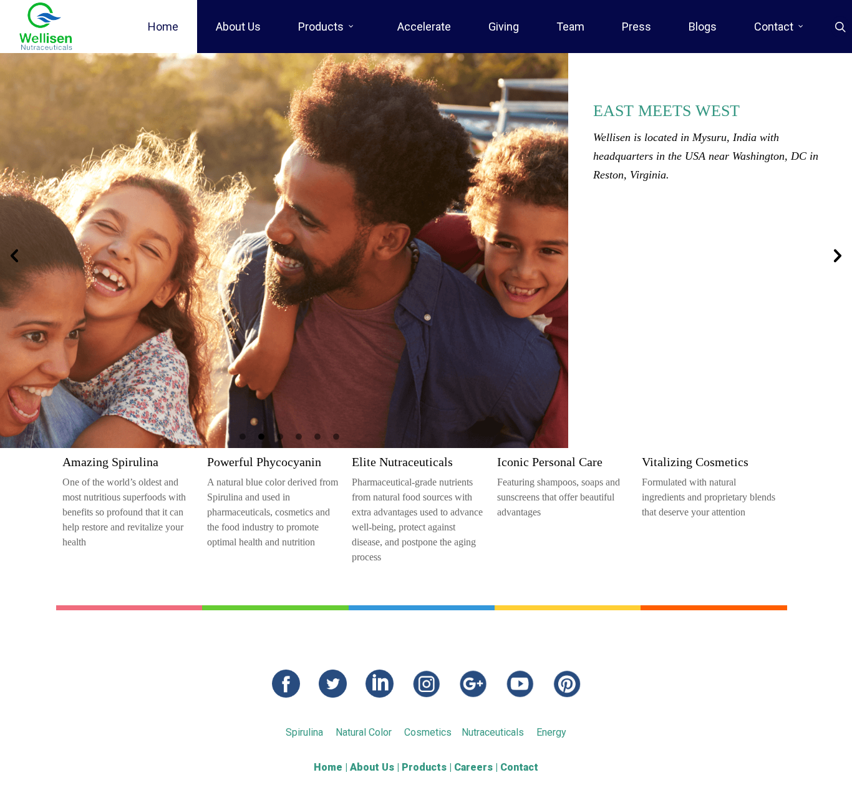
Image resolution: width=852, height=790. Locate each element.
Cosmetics (428, 732)
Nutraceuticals (493, 732)
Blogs (703, 26)
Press (636, 26)
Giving (503, 26)
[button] (14, 256)
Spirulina (304, 732)
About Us (238, 26)
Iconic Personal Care (550, 462)
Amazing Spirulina (110, 462)
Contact (773, 26)
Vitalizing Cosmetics (695, 462)
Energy (551, 732)
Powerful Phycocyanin (264, 462)
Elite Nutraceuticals (402, 462)
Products (321, 26)
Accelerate (424, 26)
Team (570, 26)
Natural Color (364, 732)
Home (163, 26)
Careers (473, 767)
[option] (426, 250)
